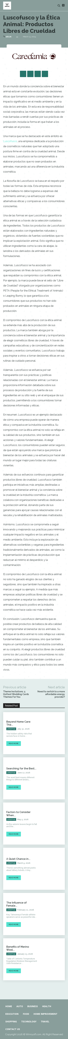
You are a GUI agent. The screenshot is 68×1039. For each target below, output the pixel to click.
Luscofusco (10, 141)
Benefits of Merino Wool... (17, 948)
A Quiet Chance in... (18, 858)
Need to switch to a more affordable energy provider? (51, 694)
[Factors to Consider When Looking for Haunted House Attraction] (52, 824)
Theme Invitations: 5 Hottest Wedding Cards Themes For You (16, 694)
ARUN (8, 37)
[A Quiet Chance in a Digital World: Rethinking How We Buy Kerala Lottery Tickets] (52, 869)
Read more (14, 743)
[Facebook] (23, 74)
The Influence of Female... (16, 904)
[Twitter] (30, 74)
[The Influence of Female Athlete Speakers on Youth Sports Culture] (52, 914)
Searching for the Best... (21, 768)
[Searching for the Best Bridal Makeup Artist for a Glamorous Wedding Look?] (52, 778)
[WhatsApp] (45, 74)
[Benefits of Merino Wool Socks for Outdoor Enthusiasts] (52, 959)
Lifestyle (11, 729)
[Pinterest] (37, 74)
